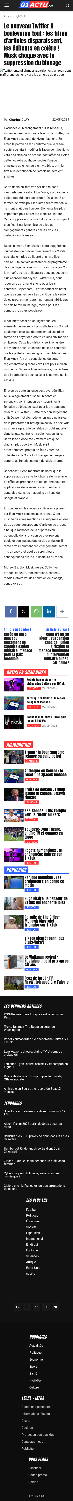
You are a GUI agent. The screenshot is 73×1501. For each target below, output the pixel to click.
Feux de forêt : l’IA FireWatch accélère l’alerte (47, 980)
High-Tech (20, 16)
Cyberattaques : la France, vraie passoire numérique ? (31, 1174)
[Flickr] (36, 1307)
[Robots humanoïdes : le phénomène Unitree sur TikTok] (14, 684)
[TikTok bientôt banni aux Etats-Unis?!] (14, 943)
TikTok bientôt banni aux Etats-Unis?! (44, 940)
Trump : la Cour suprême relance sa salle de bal (44, 754)
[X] (23, 611)
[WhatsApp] (36, 611)
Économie (32, 802)
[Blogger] (17, 1307)
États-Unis (32, 761)
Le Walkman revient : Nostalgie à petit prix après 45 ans (47, 961)
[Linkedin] (49, 611)
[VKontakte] (55, 1307)
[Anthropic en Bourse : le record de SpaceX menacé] (14, 703)
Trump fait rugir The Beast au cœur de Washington (29, 1028)
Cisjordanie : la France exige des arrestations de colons (34, 1187)
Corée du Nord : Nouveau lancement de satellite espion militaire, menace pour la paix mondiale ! (18, 646)
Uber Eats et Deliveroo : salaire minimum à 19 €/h (35, 1112)
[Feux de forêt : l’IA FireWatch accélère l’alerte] (14, 983)
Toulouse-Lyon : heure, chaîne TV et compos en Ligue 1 (44, 833)
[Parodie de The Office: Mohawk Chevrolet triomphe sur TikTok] (14, 922)
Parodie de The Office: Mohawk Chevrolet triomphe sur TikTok (42, 921)
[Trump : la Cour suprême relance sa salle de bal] (14, 757)
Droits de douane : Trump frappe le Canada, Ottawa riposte (45, 793)
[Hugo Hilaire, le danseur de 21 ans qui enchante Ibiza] (14, 903)
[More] (62, 611)
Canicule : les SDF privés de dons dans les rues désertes (36, 1137)
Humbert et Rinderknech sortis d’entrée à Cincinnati (32, 1150)
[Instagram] (46, 1307)
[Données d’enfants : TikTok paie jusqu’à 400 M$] (14, 722)
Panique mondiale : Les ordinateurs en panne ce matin (44, 881)
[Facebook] (11, 611)
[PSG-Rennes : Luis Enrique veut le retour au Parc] (14, 815)
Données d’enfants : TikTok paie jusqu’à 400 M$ (46, 719)
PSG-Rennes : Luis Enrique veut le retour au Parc (45, 812)
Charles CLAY (19, 119)
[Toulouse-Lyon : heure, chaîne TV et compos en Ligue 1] (14, 834)
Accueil (8, 16)
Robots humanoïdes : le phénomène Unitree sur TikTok (45, 682)
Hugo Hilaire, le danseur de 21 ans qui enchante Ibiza (46, 900)
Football (31, 819)
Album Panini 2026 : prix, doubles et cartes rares (33, 1125)
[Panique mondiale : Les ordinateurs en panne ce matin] (14, 882)
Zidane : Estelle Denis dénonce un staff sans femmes (34, 1162)
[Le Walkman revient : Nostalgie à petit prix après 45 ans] (14, 962)
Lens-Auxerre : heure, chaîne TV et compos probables (33, 1053)
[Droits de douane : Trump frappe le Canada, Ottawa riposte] (14, 794)
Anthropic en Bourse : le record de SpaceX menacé (46, 700)
